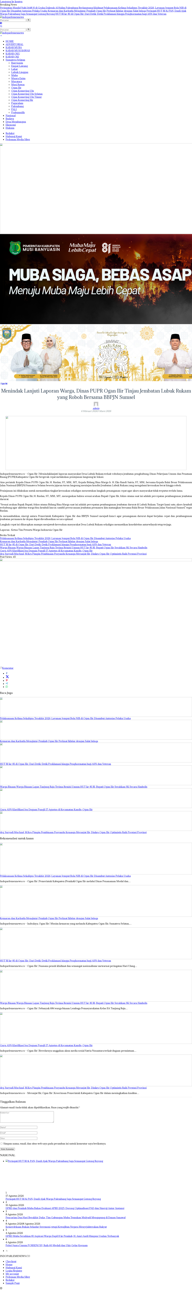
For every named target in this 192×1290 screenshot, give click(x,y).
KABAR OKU (13, 53)
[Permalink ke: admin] (96, 405)
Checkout (11, 1261)
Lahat (14, 69)
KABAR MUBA (14, 47)
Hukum (10, 127)
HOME (10, 41)
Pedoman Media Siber (18, 139)
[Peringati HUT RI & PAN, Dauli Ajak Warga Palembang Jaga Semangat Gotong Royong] (99, 1175)
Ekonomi (11, 124)
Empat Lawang (19, 66)
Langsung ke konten (11, 1)
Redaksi (10, 133)
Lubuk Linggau (19, 72)
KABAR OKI (12, 56)
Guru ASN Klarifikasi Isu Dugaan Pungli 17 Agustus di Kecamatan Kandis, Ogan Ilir (46, 550)
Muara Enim (18, 78)
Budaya (10, 118)
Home (9, 1264)
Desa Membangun (16, 121)
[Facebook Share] (7, 673)
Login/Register (14, 1270)
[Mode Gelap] (1, 23)
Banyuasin (17, 62)
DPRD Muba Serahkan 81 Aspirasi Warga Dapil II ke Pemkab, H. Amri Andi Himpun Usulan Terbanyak (62, 1236)
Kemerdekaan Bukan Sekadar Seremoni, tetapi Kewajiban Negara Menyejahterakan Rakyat (56, 1226)
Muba (14, 75)
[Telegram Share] (7, 683)
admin (96, 408)
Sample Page (13, 1283)
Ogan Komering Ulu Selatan (27, 93)
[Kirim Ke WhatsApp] (7, 686)
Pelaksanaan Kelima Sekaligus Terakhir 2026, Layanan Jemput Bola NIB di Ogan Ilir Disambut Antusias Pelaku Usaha (65, 538)
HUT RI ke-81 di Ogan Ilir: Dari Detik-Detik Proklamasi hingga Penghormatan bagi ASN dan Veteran (110, 13)
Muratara (16, 81)
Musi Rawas (18, 84)
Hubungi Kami (14, 136)
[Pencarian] (1, 26)
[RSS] (7, 1250)
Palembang (17, 106)
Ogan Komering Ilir (22, 100)
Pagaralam (17, 103)
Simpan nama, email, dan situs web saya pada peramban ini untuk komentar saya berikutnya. (54, 1143)
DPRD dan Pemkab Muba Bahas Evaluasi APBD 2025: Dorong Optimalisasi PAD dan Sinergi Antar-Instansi (65, 1208)
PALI (14, 109)
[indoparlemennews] (12, 17)
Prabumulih (18, 112)
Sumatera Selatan (15, 59)
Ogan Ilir (16, 87)
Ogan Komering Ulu (22, 90)
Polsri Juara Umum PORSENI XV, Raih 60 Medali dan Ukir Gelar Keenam (47, 1245)
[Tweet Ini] (7, 677)
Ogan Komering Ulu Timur (26, 97)
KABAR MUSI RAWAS (18, 50)
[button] (29, 20)
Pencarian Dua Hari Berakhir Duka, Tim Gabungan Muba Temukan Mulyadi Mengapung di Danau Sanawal (66, 1217)
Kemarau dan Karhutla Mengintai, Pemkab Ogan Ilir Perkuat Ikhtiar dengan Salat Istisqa (97, 10)
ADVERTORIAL (14, 44)
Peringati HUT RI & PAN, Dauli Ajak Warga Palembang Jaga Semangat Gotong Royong (53, 1198)
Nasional (11, 115)
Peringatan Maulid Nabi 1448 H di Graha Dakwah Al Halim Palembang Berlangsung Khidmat (51, 7)
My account (12, 1273)
